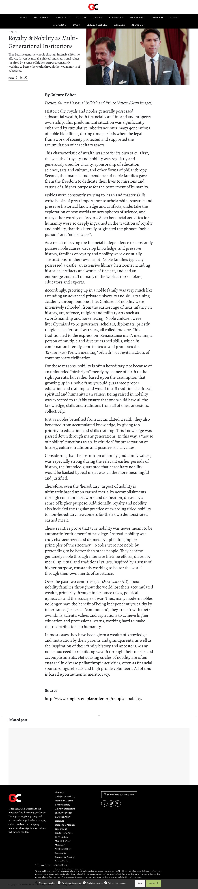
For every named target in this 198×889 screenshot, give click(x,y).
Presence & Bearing (65, 857)
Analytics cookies (95, 883)
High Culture (61, 837)
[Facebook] (16, 78)
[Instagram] (111, 803)
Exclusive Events (63, 812)
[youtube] (118, 803)
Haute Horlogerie (64, 833)
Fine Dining (61, 829)
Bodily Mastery (62, 804)
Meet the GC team (64, 800)
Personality (60, 853)
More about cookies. (133, 877)
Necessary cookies (47, 883)
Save (140, 883)
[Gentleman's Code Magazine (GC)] (100, 7)
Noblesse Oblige (63, 849)
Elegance (59, 821)
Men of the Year (63, 841)
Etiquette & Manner (65, 825)
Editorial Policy (62, 816)
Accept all (153, 883)
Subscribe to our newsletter (120, 794)
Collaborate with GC (65, 796)
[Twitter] (26, 78)
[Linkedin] (21, 78)
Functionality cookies (71, 883)
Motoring (60, 845)
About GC (60, 792)
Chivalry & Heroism (65, 808)
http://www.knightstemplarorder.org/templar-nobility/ (93, 698)
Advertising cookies (117, 883)
